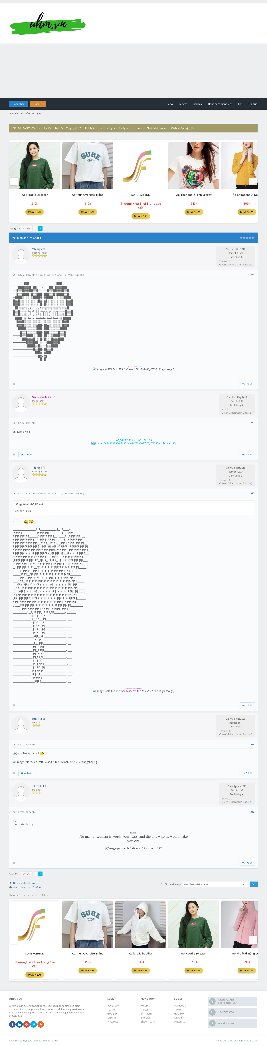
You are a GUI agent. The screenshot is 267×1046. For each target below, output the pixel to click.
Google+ (179, 1013)
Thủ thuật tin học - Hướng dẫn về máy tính (107, 128)
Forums (183, 104)
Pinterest (179, 1021)
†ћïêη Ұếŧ (38, 249)
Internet (138, 128)
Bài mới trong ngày (31, 113)
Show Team (148, 1021)
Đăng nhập (19, 104)
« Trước (26, 228)
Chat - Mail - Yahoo (157, 128)
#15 (252, 811)
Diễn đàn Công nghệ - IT (68, 128)
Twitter (178, 1009)
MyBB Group (51, 1040)
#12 (252, 422)
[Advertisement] (133, 70)
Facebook (180, 1005)
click (140, 366)
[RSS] (40, 1024)
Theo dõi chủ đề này (24, 883)
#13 (252, 493)
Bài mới (14, 113)
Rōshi (240, 1040)
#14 (252, 744)
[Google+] (26, 1024)
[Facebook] (12, 1024)
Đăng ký (38, 104)
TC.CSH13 (39, 786)
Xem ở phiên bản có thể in (27, 887)
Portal (170, 104)
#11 (252, 274)
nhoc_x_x (38, 718)
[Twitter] (33, 1024)
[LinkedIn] (19, 1024)
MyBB (26, 1040)
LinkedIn (179, 1017)
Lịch (240, 104)
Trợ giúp (252, 104)
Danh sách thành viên (220, 104)
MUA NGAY (34, 212)
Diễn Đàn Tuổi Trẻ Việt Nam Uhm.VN (32, 128)
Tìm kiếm (198, 104)
